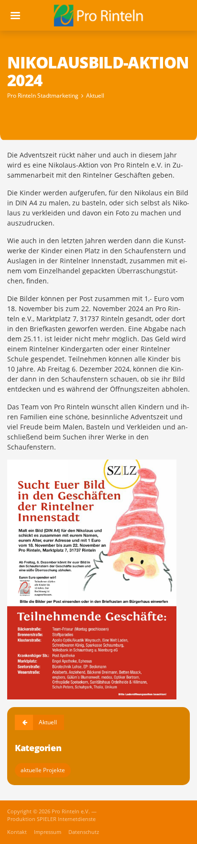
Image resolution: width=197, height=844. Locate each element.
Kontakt (17, 832)
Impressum (48, 832)
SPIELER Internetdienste (66, 819)
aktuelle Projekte (43, 770)
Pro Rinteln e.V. (71, 811)
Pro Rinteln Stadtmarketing (42, 95)
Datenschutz (83, 832)
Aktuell (95, 95)
